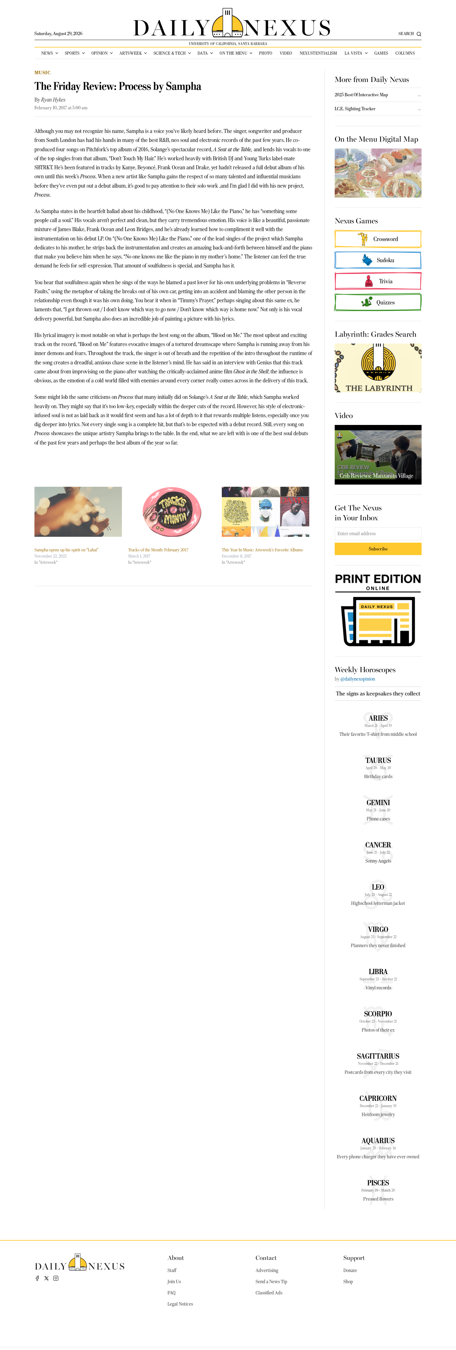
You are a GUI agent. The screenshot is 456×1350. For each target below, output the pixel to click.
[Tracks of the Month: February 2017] (172, 512)
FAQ (172, 1293)
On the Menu (233, 53)
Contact (266, 1257)
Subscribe (378, 549)
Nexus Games (356, 220)
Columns (405, 53)
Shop (348, 1281)
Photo (265, 53)
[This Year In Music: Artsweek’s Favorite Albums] (265, 512)
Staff (172, 1270)
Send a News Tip (271, 1281)
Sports (72, 53)
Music (42, 72)
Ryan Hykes (53, 100)
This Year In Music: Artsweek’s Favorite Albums (262, 549)
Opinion (100, 53)
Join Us (174, 1281)
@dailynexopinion (357, 679)
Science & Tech (170, 53)
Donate (350, 1270)
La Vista (354, 53)
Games (381, 53)
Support (354, 1257)
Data (203, 53)
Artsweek (130, 53)
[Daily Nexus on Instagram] (56, 1278)
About (176, 1257)
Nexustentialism (318, 53)
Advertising (267, 1270)
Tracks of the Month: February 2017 (158, 549)
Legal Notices (180, 1304)
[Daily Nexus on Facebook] (37, 1278)
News (47, 53)
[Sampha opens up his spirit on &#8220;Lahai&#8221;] (78, 512)
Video (286, 53)
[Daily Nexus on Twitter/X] (46, 1278)
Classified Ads (269, 1293)
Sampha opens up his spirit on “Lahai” (66, 549)
